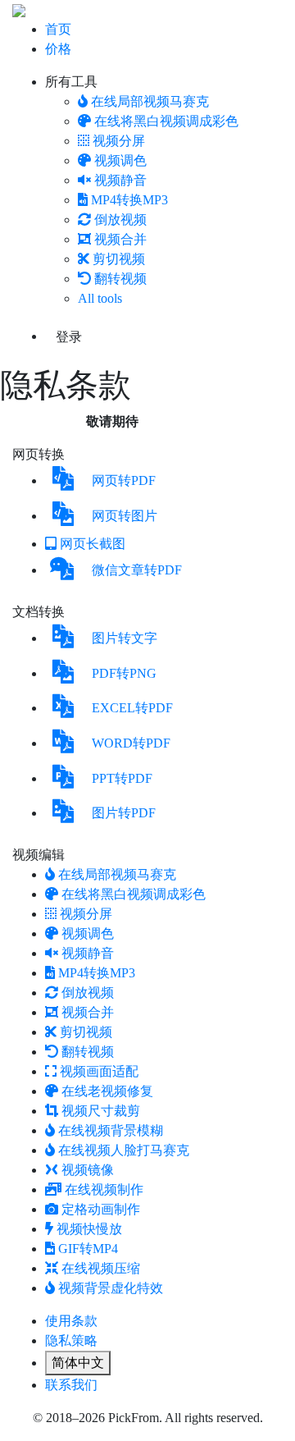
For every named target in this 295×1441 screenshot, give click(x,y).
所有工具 (71, 82)
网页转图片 (124, 516)
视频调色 (120, 160)
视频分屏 (119, 141)
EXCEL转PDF (132, 708)
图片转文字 (124, 638)
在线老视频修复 (107, 1091)
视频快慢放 (89, 1229)
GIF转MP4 (88, 1249)
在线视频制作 (104, 1189)
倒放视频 (120, 219)
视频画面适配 (99, 1071)
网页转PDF (124, 480)
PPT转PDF (122, 778)
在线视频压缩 (100, 1268)
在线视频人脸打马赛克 (123, 1150)
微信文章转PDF (137, 570)
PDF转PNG (124, 673)
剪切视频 (119, 259)
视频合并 (120, 239)
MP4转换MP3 (129, 200)
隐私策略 (71, 1340)
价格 (58, 49)
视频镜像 (87, 1170)
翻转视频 (120, 279)
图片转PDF (124, 813)
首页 (58, 29)
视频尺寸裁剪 (100, 1111)
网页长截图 (92, 544)
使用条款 (71, 1321)
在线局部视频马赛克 (150, 101)
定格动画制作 (100, 1209)
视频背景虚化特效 (110, 1288)
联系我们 (71, 1385)
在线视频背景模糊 (110, 1130)
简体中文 (78, 1363)
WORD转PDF (131, 743)
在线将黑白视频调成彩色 (166, 121)
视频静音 (120, 180)
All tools (100, 298)
